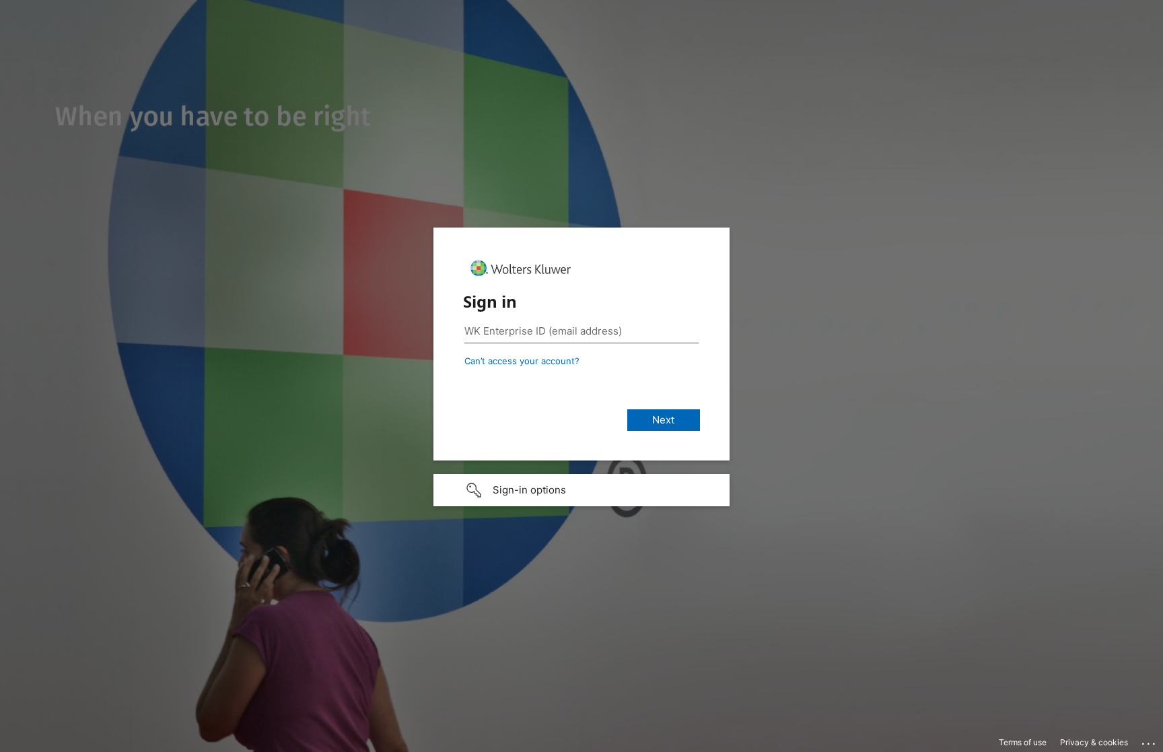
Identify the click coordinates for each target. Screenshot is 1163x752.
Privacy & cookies (1094, 742)
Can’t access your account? (521, 360)
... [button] (1149, 740)
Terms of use (1023, 742)
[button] (581, 490)
